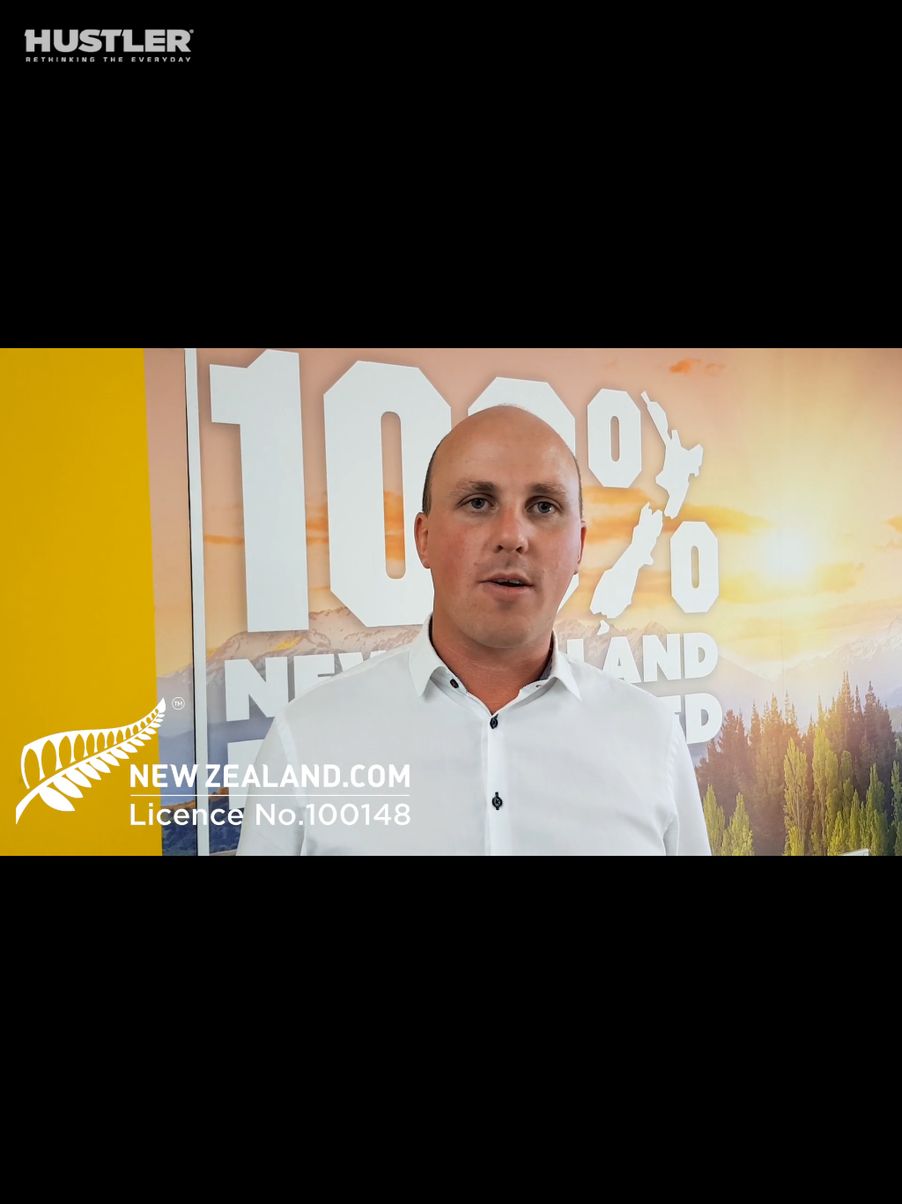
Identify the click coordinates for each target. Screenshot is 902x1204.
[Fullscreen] (879, 1184)
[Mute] (742, 1184)
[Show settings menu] (787, 1184)
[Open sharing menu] (833, 1184)
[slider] (406, 1184)
